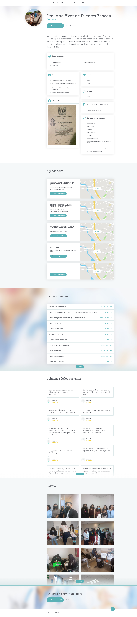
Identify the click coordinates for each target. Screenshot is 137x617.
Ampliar (97, 188)
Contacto (33, 42)
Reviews (76, 3)
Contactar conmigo (71, 25)
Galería (84, 3)
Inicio (48, 3)
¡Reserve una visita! (56, 25)
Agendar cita (34, 39)
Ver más (80, 366)
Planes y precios (66, 3)
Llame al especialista (59, 193)
